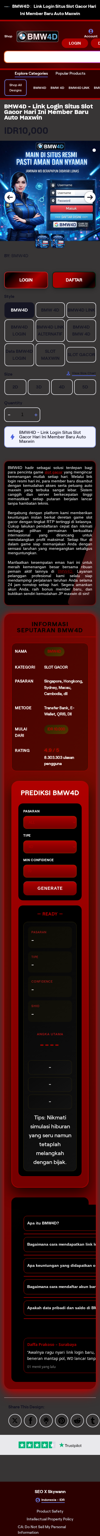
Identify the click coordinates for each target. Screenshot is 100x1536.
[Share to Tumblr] (92, 1420)
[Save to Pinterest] (61, 1420)
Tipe (27, 835)
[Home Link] (37, 38)
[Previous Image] (10, 197)
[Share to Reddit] (77, 1420)
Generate (50, 888)
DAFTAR (74, 280)
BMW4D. (65, 571)
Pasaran (31, 811)
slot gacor (54, 472)
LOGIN (75, 43)
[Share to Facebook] (30, 1420)
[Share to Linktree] (46, 1420)
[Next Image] (90, 197)
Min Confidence (38, 860)
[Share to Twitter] (15, 1420)
